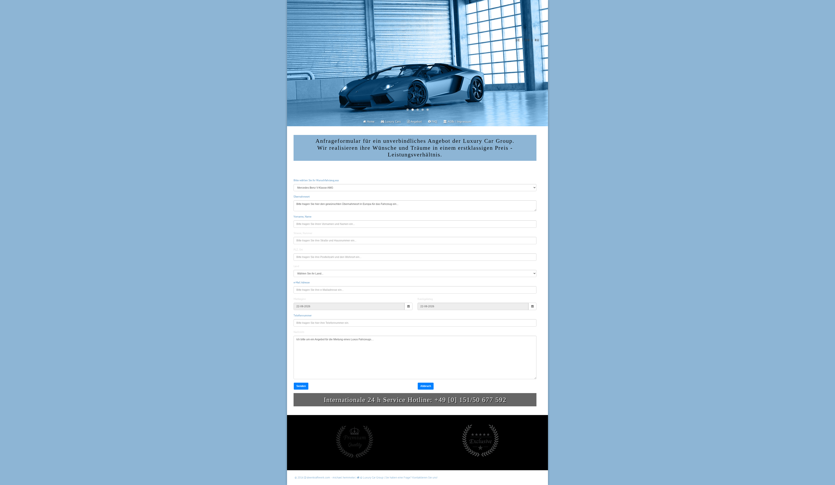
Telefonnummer (303, 315)
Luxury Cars (392, 121)
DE (518, 40)
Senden (301, 386)
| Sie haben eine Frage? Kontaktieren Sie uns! (411, 477)
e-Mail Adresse (302, 282)
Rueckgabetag (425, 299)
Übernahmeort (302, 196)
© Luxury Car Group (371, 477)
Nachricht (299, 332)
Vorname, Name (302, 216)
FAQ (434, 121)
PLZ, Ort (298, 249)
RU (537, 40)
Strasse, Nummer (303, 233)
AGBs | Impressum (459, 121)
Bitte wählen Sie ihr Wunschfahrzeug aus (316, 180)
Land (296, 266)
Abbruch (425, 386)
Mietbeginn (300, 299)
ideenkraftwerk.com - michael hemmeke (331, 477)
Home (370, 121)
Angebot (416, 121)
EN (527, 40)
